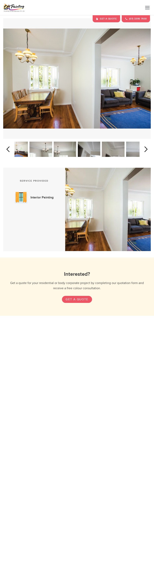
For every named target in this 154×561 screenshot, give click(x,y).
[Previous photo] (8, 149)
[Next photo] (146, 149)
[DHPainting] (14, 7)
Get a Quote (77, 299)
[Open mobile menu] (147, 7)
